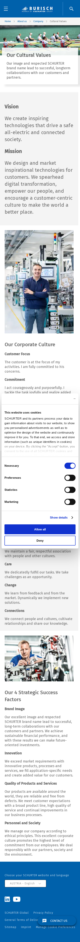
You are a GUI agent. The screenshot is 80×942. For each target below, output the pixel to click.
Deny (40, 540)
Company (38, 21)
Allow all (40, 529)
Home (8, 21)
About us (22, 21)
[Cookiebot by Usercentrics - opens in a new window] (59, 398)
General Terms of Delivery (23, 920)
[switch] (70, 478)
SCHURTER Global (17, 912)
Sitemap (10, 927)
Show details (59, 517)
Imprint (26, 927)
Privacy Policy (43, 912)
